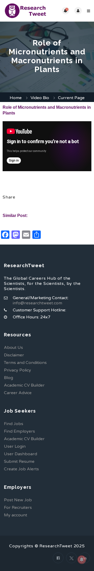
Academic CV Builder (24, 385)
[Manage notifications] (82, 559)
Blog (8, 377)
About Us (13, 347)
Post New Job (18, 500)
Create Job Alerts (21, 469)
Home (16, 97)
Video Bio (40, 97)
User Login (15, 446)
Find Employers (19, 431)
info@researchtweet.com (37, 303)
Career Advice (18, 392)
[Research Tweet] (25, 11)
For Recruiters (18, 507)
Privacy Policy (17, 370)
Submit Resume (19, 461)
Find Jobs (13, 423)
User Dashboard (20, 454)
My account (15, 515)
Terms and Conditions (25, 362)
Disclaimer (14, 355)
